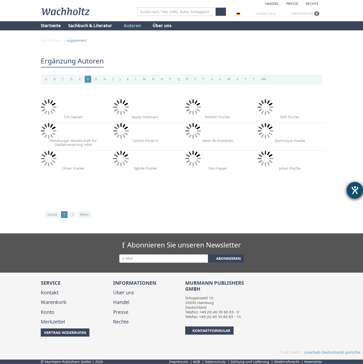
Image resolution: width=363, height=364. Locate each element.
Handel (272, 3)
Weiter (84, 214)
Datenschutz (215, 361)
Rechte (312, 3)
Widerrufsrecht (286, 361)
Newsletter (313, 361)
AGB (196, 361)
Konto (47, 312)
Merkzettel (53, 321)
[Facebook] (42, 346)
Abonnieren (228, 258)
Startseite (51, 25)
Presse (292, 3)
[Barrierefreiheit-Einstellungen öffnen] (355, 190)
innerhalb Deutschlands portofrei (332, 352)
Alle (263, 79)
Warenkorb (304, 13)
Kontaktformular (211, 330)
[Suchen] (221, 12)
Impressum (178, 361)
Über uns (162, 25)
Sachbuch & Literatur (90, 25)
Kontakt (50, 292)
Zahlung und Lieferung (250, 361)
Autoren (133, 25)
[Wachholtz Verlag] (65, 10)
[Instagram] (49, 346)
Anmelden (265, 13)
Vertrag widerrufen (65, 332)
